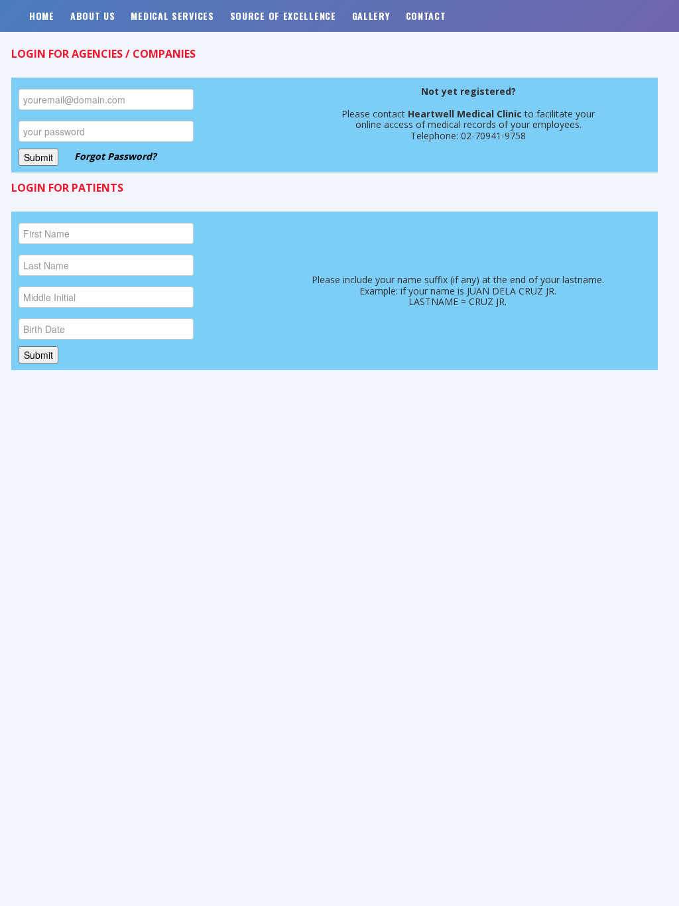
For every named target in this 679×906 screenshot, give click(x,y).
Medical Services (172, 16)
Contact (426, 16)
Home (41, 16)
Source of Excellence (283, 16)
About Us (92, 16)
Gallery (371, 16)
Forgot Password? (115, 155)
